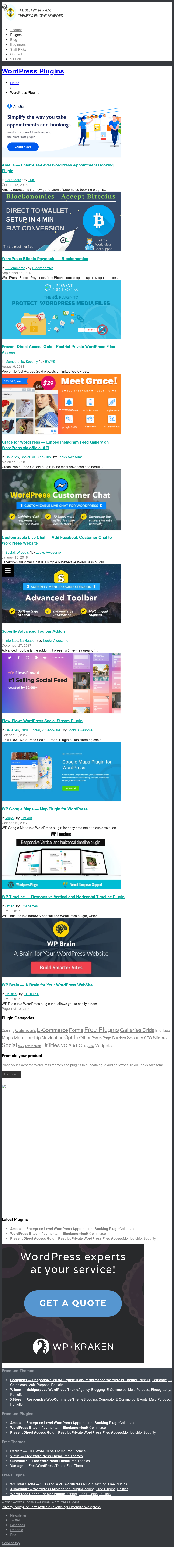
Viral (91, 1046)
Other (9, 906)
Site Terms (31, 1506)
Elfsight (26, 817)
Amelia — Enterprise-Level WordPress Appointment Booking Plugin (64, 1228)
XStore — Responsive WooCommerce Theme (46, 1399)
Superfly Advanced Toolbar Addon (33, 631)
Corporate (159, 1379)
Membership (14, 361)
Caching (8, 1030)
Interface (11, 640)
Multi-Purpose (38, 1384)
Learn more (11, 1074)
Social (25, 457)
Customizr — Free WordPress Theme (40, 1460)
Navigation (28, 640)
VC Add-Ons (41, 457)
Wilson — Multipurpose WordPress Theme (44, 1389)
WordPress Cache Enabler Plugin (37, 1493)
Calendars (13, 179)
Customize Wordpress (84, 1506)
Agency (84, 1389)
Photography (160, 1389)
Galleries (12, 457)
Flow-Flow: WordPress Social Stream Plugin (42, 721)
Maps (9, 817)
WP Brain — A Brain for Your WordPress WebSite (47, 985)
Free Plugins (101, 1029)
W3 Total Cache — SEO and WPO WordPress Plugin (52, 1484)
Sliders (160, 1037)
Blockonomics (42, 267)
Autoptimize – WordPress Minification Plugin (46, 1488)
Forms (76, 1029)
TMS (31, 179)
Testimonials (33, 1046)
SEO (148, 1037)
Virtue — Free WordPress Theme (36, 1455)
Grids (25, 730)
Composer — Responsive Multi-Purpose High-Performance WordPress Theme (73, 1379)
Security (32, 361)
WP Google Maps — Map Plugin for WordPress (45, 809)
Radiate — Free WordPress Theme (38, 1451)
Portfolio (57, 1384)
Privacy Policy (12, 1506)
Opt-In (71, 1037)
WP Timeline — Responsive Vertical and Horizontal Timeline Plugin (63, 897)
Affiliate (44, 1506)
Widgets (23, 552)
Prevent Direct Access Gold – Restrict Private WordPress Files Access (66, 1238)
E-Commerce (15, 267)
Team (21, 1046)
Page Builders (114, 1037)
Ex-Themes (29, 906)
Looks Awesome (70, 457)
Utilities (11, 993)
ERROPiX (31, 993)
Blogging (98, 1389)
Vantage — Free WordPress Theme (38, 1465)
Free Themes (76, 1451)
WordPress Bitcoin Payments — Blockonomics (45, 258)
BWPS (50, 361)
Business (143, 1379)
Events (142, 1399)
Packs (96, 1037)
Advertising (58, 1506)
